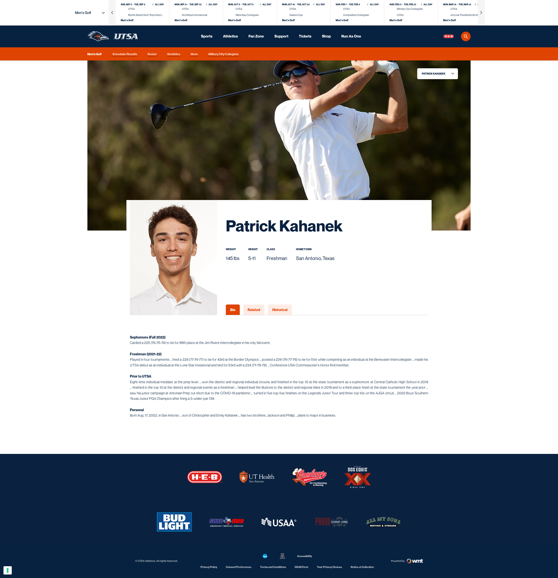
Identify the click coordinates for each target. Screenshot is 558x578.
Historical (280, 310)
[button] (112, 12)
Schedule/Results (124, 54)
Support (281, 36)
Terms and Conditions (273, 567)
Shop (326, 36)
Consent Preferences (238, 567)
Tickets (305, 36)
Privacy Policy (209, 567)
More (194, 54)
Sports (207, 36)
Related (254, 310)
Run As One (351, 36)
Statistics (173, 54)
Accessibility (304, 556)
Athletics (230, 36)
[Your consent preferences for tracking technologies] (7, 570)
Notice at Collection (362, 567)
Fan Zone (256, 36)
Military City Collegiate (223, 54)
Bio (232, 310)
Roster (152, 54)
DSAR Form (301, 567)
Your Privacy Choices (329, 567)
